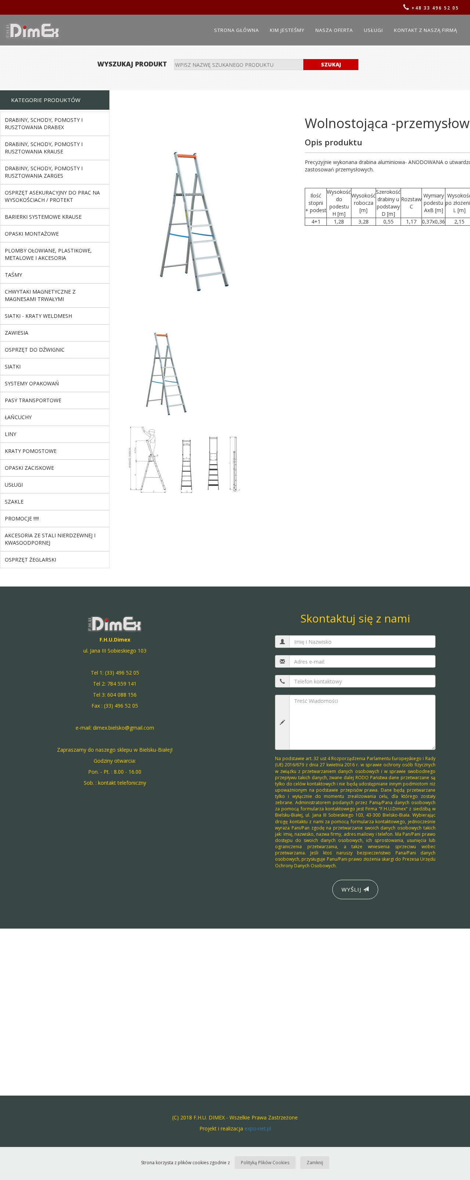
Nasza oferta (334, 30)
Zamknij (315, 1162)
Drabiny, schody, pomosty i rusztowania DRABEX (44, 123)
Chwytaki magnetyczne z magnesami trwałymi (40, 295)
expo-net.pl (258, 1128)
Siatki (13, 366)
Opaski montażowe (32, 233)
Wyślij (352, 889)
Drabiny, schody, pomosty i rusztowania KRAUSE (44, 148)
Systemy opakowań (32, 383)
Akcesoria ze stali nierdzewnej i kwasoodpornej (50, 539)
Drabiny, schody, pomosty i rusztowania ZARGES (44, 172)
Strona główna (236, 30)
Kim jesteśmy (287, 30)
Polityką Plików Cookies (265, 1162)
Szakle (14, 501)
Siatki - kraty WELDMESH (38, 315)
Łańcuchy (18, 417)
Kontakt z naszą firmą (425, 30)
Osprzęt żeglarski (30, 559)
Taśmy (13, 274)
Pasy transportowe (33, 400)
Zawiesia (16, 332)
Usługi (373, 30)
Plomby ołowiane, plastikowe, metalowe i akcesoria (48, 254)
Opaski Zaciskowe (29, 467)
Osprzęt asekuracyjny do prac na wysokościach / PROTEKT (52, 196)
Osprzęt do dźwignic (35, 349)
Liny (10, 434)
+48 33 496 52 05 (434, 8)
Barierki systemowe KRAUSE (43, 216)
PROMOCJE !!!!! (22, 518)
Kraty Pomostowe (31, 450)
